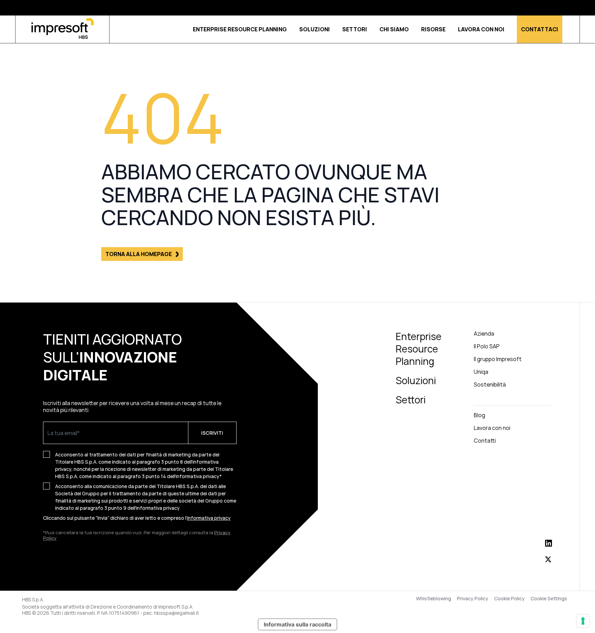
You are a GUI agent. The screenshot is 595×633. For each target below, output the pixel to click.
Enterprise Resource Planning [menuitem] (418, 349)
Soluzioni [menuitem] (416, 380)
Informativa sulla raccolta (297, 624)
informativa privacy (158, 508)
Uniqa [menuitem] (481, 372)
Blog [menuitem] (479, 415)
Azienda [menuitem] (484, 333)
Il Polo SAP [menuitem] (487, 346)
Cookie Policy (509, 598)
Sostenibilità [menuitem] (490, 384)
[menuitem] (513, 400)
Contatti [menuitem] (485, 440)
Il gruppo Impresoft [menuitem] (498, 359)
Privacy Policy (472, 598)
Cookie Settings (549, 598)
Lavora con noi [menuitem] (492, 428)
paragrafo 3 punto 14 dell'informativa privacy (168, 476)
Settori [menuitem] (411, 399)
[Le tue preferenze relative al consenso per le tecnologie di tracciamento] (582, 620)
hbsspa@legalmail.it (176, 613)
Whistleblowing (433, 598)
